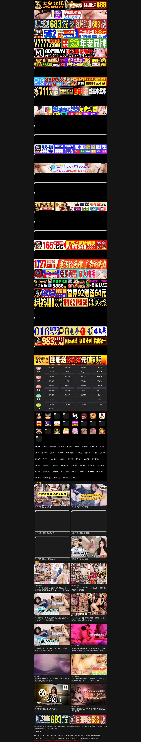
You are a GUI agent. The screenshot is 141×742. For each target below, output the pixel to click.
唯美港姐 (83, 376)
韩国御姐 (67, 376)
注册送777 (93, 446)
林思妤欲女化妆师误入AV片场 (46, 709)
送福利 (102, 446)
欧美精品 (83, 367)
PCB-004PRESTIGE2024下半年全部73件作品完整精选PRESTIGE (88, 589)
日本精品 (67, 372)
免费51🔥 (91, 465)
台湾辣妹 (51, 376)
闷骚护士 (99, 390)
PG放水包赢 (69, 453)
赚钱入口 (75, 478)
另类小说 (51, 409)
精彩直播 (87, 453)
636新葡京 (74, 465)
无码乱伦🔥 (100, 465)
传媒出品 (51, 399)
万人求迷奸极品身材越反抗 (45, 559)
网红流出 (83, 381)
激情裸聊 (82, 465)
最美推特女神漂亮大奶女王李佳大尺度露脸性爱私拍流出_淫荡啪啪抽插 (52, 679)
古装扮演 (51, 386)
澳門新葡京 (46, 465)
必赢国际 (52, 453)
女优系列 (67, 386)
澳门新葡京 (95, 459)
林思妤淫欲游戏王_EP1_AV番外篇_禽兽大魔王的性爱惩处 (88, 710)
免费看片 (74, 471)
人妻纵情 (83, 404)
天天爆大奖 (46, 471)
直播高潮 (79, 453)
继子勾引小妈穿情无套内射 (45, 533)
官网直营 (61, 446)
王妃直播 (46, 459)
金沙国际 (55, 471)
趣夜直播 (70, 459)
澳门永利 (69, 446)
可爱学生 (83, 386)
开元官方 (37, 471)
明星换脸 (67, 390)
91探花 (67, 381)
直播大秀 (91, 471)
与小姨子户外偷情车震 (79, 507)
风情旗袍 (51, 390)
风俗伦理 (99, 404)
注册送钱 (85, 446)
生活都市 (51, 404)
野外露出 (99, 381)
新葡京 (37, 453)
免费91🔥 (38, 478)
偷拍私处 (62, 459)
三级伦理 (51, 372)
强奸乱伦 (67, 367)
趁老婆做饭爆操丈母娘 (43, 507)
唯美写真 (83, 395)
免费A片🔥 (47, 478)
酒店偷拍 (102, 453)
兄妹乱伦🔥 (56, 478)
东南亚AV (99, 376)
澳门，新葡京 (65, 471)
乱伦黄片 (54, 459)
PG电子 (77, 446)
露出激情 (67, 395)
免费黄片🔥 (66, 478)
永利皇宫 (55, 465)
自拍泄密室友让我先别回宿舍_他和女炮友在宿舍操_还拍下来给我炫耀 (52, 649)
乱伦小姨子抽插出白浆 (79, 559)
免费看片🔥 (64, 465)
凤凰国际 (61, 453)
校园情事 (67, 404)
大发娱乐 (37, 465)
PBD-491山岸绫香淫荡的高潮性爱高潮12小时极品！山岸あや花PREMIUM (88, 619)
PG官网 (45, 446)
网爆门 (99, 395)
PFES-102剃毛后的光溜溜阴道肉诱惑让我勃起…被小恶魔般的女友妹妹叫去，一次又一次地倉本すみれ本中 (52, 590)
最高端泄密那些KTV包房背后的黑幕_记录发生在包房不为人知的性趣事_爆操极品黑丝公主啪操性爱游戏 (88, 650)
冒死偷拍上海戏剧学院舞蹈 (81, 533)
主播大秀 (37, 459)
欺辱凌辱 (51, 381)
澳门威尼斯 (99, 471)
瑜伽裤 (83, 390)
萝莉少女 (99, 367)
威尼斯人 (37, 446)
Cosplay (83, 372)
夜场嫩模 (78, 459)
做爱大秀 (82, 471)
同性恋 (99, 399)
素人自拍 (99, 372)
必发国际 (87, 459)
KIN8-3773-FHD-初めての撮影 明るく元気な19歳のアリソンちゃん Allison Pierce (87, 679)
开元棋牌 (53, 446)
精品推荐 (51, 367)
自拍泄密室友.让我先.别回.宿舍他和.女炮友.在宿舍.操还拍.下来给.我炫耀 (52, 619)
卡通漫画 (51, 395)
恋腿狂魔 (99, 386)
